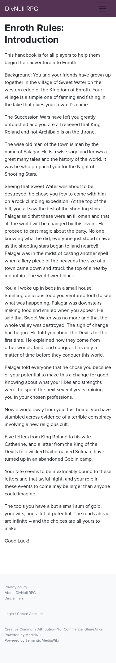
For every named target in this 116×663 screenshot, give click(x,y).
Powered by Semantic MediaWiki (32, 640)
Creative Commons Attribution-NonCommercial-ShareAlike (54, 629)
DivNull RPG (21, 8)
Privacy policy (16, 587)
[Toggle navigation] (102, 8)
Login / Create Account (24, 614)
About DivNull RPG (20, 592)
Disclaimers (14, 598)
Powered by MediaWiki (23, 635)
